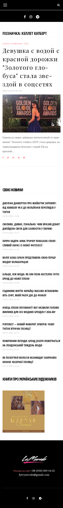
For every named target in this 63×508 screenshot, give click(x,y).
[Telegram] (37, 16)
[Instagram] (30, 16)
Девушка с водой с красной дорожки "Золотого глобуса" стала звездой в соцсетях (31, 67)
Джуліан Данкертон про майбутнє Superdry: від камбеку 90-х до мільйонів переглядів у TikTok (29, 207)
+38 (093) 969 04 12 (43, 470)
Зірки (6, 43)
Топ (26, 43)
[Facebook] (25, 16)
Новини (17, 43)
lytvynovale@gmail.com (34, 474)
